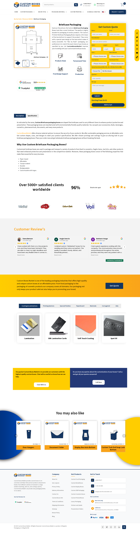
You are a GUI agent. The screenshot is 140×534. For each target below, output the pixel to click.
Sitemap (54, 509)
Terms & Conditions (57, 502)
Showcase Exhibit (27, 19)
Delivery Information (58, 490)
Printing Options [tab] (48, 306)
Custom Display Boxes (77, 487)
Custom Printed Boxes (77, 498)
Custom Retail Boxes (77, 483)
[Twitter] (106, 527)
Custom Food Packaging (78, 479)
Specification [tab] (32, 116)
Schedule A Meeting (93, 12)
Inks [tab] (117, 306)
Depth (117, 45)
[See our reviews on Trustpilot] (18, 502)
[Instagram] (111, 527)
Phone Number (96, 38)
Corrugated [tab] (106, 306)
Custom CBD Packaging (77, 490)
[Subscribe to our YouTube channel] (137, 53)
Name (93, 30)
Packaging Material (58, 12)
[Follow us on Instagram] (137, 49)
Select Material (113, 52)
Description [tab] (20, 116)
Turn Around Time (113, 60)
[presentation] (16, 436)
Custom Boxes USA (57, 498)
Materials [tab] (93, 306)
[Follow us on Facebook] (137, 33)
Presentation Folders (77, 509)
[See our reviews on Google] (28, 502)
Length (105, 45)
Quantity (94, 74)
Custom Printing (76, 12)
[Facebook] (102, 527)
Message (94, 82)
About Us (54, 479)
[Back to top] (124, 527)
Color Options (95, 60)
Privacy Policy (56, 487)
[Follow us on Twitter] (137, 37)
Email (111, 30)
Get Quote (114, 285)
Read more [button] (21, 255)
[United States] (104, 12)
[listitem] (17, 63)
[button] (124, 247)
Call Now (98, 382)
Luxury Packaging (76, 502)
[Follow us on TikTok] (137, 57)
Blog (53, 516)
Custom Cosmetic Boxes (78, 494)
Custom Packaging (26, 12)
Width (93, 45)
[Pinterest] (115, 527)
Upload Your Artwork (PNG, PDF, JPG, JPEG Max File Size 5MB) (107, 67)
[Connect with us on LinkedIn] (137, 45)
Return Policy (56, 513)
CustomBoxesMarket (24, 133)
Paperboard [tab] (80, 306)
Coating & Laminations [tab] (29, 306)
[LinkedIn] (119, 527)
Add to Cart (108, 105)
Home (16, 12)
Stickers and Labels (76, 505)
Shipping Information (58, 505)
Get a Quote (55, 483)
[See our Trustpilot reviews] (32, 88)
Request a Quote (118, 12)
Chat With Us (41, 385)
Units (93, 52)
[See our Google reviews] (32, 82)
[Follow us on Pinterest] (137, 41)
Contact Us (55, 494)
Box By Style (42, 12)
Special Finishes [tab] (65, 306)
